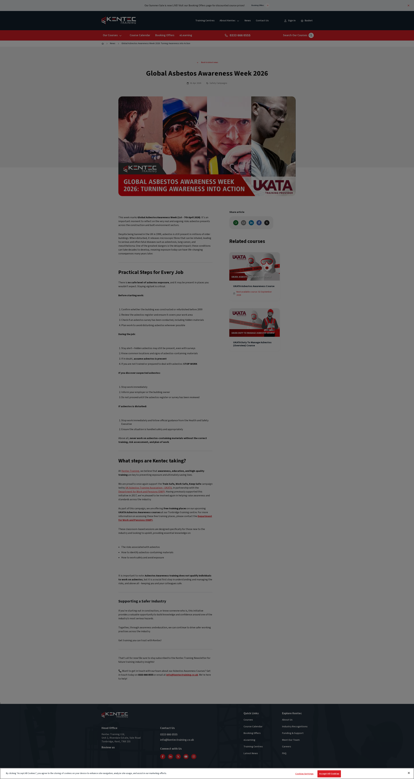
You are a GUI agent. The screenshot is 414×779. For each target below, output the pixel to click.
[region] (207, 773)
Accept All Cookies (329, 773)
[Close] (408, 772)
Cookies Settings (304, 773)
